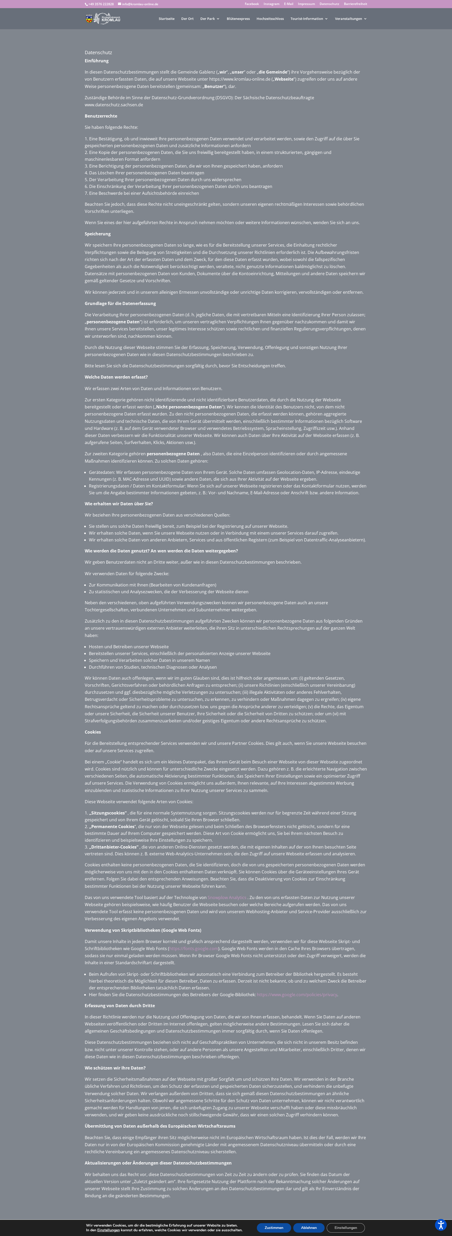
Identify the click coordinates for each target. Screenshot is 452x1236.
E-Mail (288, 4)
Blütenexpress (238, 19)
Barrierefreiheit (355, 4)
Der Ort (187, 19)
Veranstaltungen (348, 19)
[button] (441, 1225)
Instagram (271, 4)
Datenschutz (329, 4)
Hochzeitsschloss (270, 19)
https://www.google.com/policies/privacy (297, 994)
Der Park (207, 19)
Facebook (252, 4)
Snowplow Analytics (227, 897)
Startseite (166, 19)
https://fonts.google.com (193, 948)
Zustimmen (274, 1227)
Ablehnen (309, 1227)
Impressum (306, 4)
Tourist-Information (307, 19)
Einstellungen (108, 1230)
